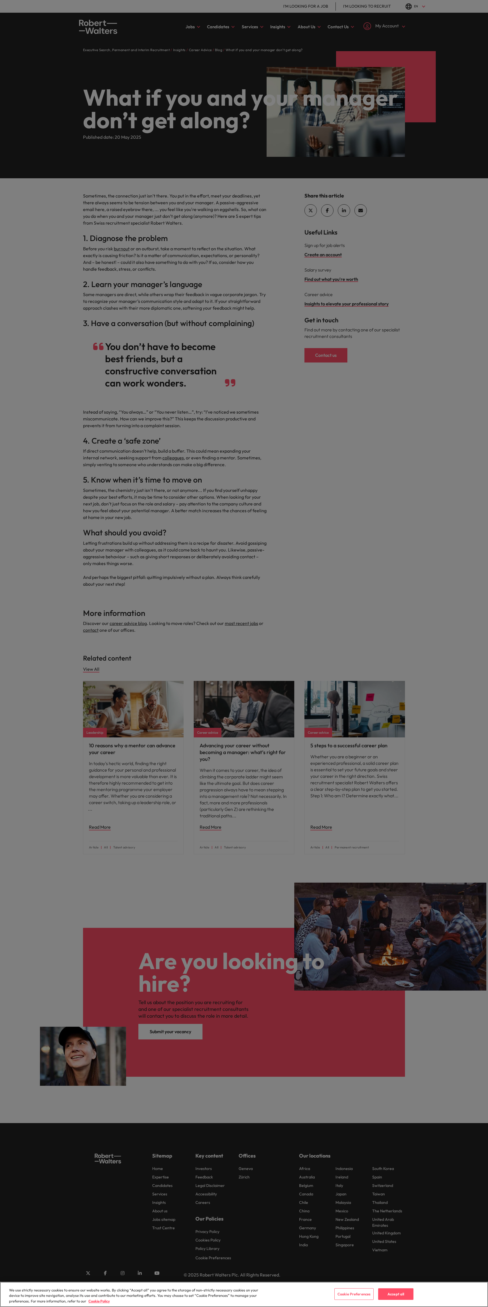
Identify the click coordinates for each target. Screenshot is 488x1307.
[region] (244, 1294)
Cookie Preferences (354, 1293)
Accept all (395, 1293)
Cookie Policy (99, 1301)
